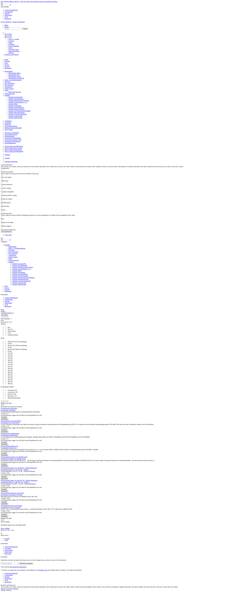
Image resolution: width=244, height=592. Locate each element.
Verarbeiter (8, 122)
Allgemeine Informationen (12, 141)
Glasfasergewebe (10, 94)
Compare (4, 417)
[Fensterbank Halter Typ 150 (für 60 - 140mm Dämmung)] (19, 468)
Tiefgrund (7, 81)
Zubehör (7, 95)
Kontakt (7, 13)
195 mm (10, 362)
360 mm (10, 380)
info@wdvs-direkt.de (42, 1)
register (17, 39)
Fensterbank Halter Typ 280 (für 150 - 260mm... (15, 482)
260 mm (10, 370)
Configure (15, 588)
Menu (6, 25)
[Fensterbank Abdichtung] (9, 408)
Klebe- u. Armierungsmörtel (13, 80)
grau (9, 327)
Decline (3, 588)
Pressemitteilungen (10, 143)
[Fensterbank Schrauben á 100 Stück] (12, 493)
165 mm (10, 359)
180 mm (10, 361)
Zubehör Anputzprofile (15, 97)
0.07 (5, 322)
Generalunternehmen (11, 126)
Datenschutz (8, 15)
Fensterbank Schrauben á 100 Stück (11, 495)
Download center (13, 49)
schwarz (10, 329)
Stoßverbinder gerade (14, 398)
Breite (2, 338)
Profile (10, 42)
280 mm (10, 372)
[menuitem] (124, 10)
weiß (9, 333)
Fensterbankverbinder (7, 387)
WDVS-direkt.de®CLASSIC (13, 148)
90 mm (10, 351)
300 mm (10, 374)
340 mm (10, 378)
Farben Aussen (9, 88)
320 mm (10, 376)
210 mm (10, 364)
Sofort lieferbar (5, 319)
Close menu (8, 36)
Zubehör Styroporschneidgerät (17, 114)
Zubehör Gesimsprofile (15, 116)
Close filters (4, 315)
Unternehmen (9, 12)
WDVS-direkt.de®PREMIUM (14, 151)
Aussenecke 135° (13, 392)
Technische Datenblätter (12, 133)
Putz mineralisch (9, 83)
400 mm (10, 383)
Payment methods (13, 46)
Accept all (9, 588)
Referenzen (8, 291)
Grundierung (8, 87)
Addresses (11, 44)
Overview (11, 41)
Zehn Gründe (9, 129)
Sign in (10, 39)
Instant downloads (13, 51)
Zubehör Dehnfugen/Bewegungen (18, 100)
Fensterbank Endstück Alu (9, 448)
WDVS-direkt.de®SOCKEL (13, 150)
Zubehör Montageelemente (16, 112)
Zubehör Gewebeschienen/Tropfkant (19, 111)
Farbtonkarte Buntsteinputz (13, 138)
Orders (10, 48)
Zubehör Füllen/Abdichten (16, 109)
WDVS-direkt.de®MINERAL (14, 146)
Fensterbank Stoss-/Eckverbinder (11, 507)
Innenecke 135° (12, 396)
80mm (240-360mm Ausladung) (17, 349)
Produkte (7, 245)
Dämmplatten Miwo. (14, 73)
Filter (2, 309)
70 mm (10, 347)
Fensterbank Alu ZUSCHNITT (10, 422)
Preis (2, 320)
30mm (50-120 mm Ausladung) (17, 341)
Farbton (3, 324)
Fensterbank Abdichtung (8, 410)
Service (7, 288)
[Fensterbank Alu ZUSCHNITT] (11, 421)
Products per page (6, 403)
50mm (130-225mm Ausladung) (17, 345)
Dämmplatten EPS (14, 75)
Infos (6, 286)
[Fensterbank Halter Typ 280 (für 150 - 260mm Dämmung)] (19, 480)
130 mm (10, 355)
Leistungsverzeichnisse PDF (13, 139)
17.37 (10, 322)
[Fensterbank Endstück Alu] (9, 446)
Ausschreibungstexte (11, 134)
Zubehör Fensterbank (14, 106)
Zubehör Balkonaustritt (15, 118)
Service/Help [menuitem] (9, 12)
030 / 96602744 (13, 1)
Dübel (6, 90)
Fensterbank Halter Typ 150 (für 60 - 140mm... (15, 469)
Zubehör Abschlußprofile (16, 99)
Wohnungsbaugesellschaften (13, 128)
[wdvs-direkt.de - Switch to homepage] (13, 22)
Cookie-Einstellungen (11, 10)
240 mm (10, 368)
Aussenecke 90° (12, 390)
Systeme (7, 289)
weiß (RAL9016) (13, 335)
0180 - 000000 (5, 528)
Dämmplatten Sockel (14, 76)
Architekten (8, 121)
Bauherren (8, 124)
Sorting (3, 311)
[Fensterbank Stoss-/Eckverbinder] (11, 505)
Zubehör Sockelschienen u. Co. (17, 102)
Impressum (8, 18)
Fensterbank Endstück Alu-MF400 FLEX (13, 459)
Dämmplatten (9, 71)
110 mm (10, 353)
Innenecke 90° (12, 394)
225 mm (10, 366)
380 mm (10, 381)
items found (5, 316)
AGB (6, 17)
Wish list (11, 53)
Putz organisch (9, 85)
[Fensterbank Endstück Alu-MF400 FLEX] (14, 457)
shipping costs (43, 570)
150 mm (10, 357)
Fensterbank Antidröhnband (9, 435)
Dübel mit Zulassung (14, 92)
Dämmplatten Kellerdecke (16, 78)
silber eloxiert (12, 331)
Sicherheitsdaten (9, 136)
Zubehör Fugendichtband (16, 107)
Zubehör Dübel (13, 104)
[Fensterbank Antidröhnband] (10, 433)
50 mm (10, 343)
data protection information (18, 567)
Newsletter (8, 548)
